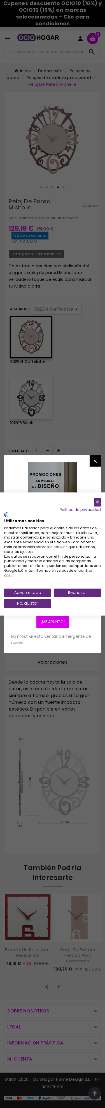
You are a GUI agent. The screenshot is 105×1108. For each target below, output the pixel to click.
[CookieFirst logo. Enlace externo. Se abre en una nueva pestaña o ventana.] (6, 514)
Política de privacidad (80, 509)
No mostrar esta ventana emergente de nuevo (51, 639)
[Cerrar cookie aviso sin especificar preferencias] (97, 502)
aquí (8, 575)
